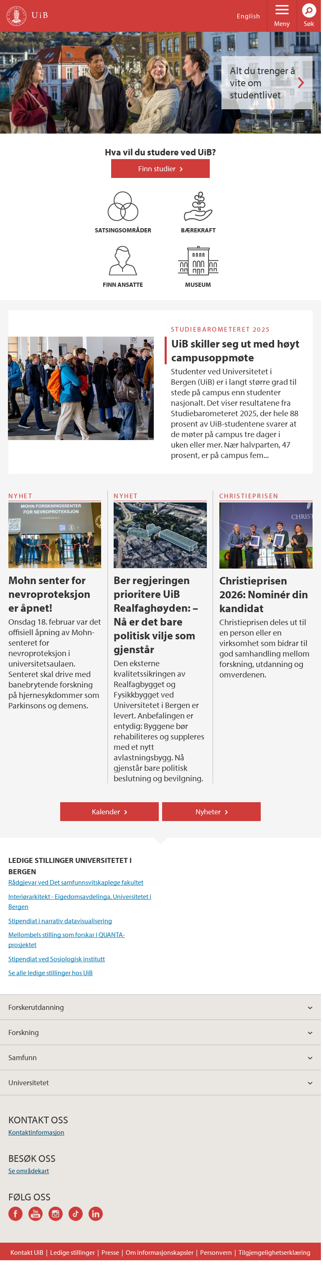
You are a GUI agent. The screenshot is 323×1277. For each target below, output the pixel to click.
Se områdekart (28, 1170)
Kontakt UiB (26, 1252)
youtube (38, 1215)
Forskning (23, 1032)
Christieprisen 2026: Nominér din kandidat (263, 594)
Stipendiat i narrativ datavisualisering (60, 921)
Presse (110, 1252)
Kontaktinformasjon (36, 1132)
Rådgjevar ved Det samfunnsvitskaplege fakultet (75, 882)
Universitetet (28, 1082)
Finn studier (156, 168)
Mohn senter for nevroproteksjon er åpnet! (49, 594)
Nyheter (208, 811)
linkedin (99, 1215)
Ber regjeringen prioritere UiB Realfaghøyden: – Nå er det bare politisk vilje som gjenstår (156, 614)
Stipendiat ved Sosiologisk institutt (56, 959)
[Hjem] (16, 16)
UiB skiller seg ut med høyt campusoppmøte (235, 350)
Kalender (106, 811)
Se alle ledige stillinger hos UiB (50, 972)
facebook (18, 1215)
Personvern (216, 1252)
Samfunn (22, 1057)
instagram (58, 1215)
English (248, 16)
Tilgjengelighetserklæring (274, 1252)
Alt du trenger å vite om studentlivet (262, 82)
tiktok (79, 1215)
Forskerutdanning (36, 1007)
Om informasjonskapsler (159, 1252)
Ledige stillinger (72, 1252)
